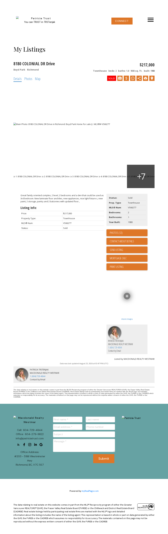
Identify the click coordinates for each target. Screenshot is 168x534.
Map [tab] (38, 78)
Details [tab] (17, 78)
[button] (122, 21)
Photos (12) (116, 233)
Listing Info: (29, 208)
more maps (127, 318)
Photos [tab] (28, 78)
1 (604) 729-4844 (115, 347)
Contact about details (122, 241)
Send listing (116, 250)
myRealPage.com (90, 491)
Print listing (117, 267)
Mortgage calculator (128, 258)
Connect (122, 21)
